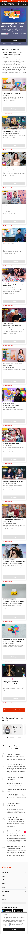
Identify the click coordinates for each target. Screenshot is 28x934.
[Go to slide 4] (11, 737)
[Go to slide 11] (19, 737)
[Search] (18, 4)
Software (4, 880)
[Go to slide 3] (5, 43)
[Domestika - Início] (9, 4)
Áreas (3, 876)
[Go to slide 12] (20, 737)
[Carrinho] (21, 4)
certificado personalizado (15, 837)
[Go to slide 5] (12, 737)
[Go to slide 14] (18, 43)
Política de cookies (13, 925)
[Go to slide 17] (21, 43)
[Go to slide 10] (13, 43)
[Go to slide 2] (4, 43)
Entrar (24, 4)
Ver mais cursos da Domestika (12, 710)
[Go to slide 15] (19, 43)
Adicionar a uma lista (8, 113)
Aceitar (14, 929)
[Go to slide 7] (10, 43)
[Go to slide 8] (11, 43)
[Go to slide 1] (7, 737)
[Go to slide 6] (13, 737)
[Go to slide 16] (20, 43)
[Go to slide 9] (12, 43)
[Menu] (3, 4)
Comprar (15, 40)
